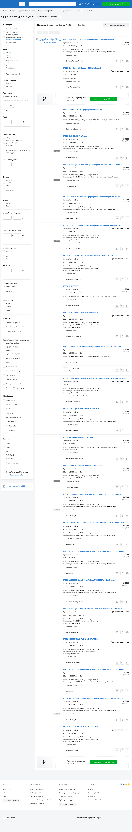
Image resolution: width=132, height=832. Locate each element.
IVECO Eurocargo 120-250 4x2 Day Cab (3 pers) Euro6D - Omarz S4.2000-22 (92, 165)
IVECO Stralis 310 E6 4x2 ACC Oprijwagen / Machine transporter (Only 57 (91, 197)
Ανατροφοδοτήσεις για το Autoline (41, 800)
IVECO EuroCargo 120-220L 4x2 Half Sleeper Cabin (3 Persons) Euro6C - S (92, 494)
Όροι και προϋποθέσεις (38, 789)
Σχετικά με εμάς (7, 789)
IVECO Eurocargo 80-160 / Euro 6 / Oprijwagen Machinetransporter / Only (91, 225)
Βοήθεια (4, 793)
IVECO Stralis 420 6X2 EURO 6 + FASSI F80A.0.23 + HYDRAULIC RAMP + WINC (94, 523)
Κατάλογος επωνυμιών (37, 803)
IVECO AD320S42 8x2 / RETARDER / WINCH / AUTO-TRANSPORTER (90, 256)
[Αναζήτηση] (31, 4)
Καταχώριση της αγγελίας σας (103, 99)
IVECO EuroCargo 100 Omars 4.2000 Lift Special (82, 68)
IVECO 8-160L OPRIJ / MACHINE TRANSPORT (81, 312)
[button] (122, 61)
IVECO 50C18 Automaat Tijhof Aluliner (78, 437)
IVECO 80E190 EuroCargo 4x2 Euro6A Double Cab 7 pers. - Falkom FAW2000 (93, 698)
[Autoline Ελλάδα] (9, 4)
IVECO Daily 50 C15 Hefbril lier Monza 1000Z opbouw (83, 466)
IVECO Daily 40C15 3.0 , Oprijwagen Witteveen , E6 (82, 110)
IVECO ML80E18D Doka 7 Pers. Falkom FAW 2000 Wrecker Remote (89, 580)
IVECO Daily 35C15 (70, 286)
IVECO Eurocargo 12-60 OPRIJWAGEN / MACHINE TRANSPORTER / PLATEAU (94, 609)
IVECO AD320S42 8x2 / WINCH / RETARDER (80, 639)
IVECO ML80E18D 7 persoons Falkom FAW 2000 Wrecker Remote (88, 39)
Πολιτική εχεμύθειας (36, 793)
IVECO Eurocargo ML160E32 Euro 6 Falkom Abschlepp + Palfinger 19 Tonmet (93, 551)
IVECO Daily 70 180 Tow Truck (75, 136)
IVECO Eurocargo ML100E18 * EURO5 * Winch (81, 409)
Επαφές (4, 796)
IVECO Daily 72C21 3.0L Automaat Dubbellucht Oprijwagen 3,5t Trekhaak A (92, 346)
